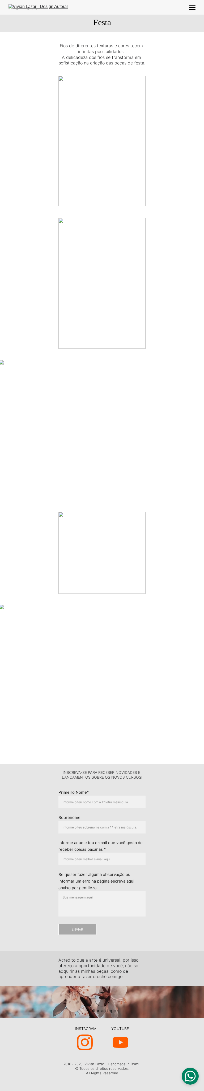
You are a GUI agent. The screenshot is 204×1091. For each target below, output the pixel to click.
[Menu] (192, 7)
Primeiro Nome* (73, 792)
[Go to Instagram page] (85, 1042)
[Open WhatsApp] (190, 1076)
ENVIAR (77, 929)
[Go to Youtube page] (120, 1042)
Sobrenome (69, 817)
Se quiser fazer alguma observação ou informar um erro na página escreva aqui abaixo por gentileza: (96, 881)
